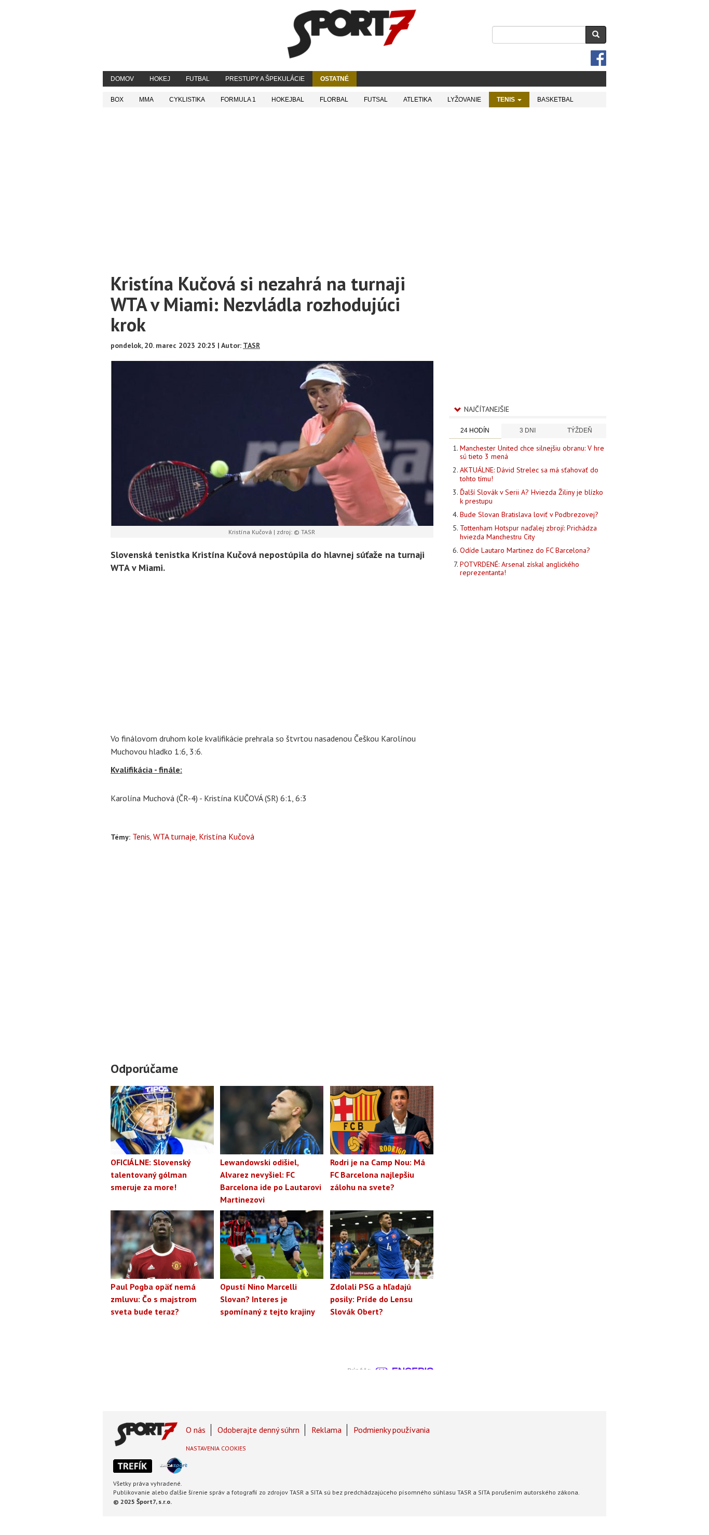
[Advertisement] (354, 185)
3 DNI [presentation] (528, 430)
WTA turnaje (174, 836)
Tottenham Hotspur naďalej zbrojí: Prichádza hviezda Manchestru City (528, 532)
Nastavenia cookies (216, 1448)
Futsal (376, 99)
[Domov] (351, 33)
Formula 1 (238, 99)
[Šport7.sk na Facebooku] (598, 58)
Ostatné (334, 78)
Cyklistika (187, 99)
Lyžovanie (464, 99)
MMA (146, 99)
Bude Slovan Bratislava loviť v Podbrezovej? (529, 514)
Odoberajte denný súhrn (258, 1430)
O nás (196, 1430)
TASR (251, 345)
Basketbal (555, 99)
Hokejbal (287, 99)
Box (117, 99)
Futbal (198, 78)
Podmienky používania (391, 1430)
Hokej (159, 78)
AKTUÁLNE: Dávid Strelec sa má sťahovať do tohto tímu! (529, 474)
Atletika (417, 99)
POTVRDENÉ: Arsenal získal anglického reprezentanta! (519, 568)
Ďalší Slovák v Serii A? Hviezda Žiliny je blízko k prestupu (531, 496)
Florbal (334, 99)
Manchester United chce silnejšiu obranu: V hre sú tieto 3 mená (532, 452)
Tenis (506, 99)
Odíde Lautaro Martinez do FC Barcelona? (525, 550)
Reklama (326, 1430)
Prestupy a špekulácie (265, 78)
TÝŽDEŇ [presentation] (579, 430)
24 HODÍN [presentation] (474, 430)
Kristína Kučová (226, 836)
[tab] (475, 431)
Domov (122, 78)
